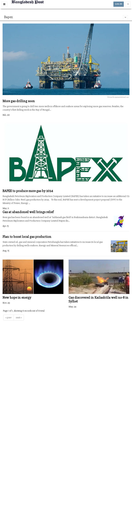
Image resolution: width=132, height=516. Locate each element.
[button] (4, 4)
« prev (9, 317)
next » (19, 317)
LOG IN (118, 4)
